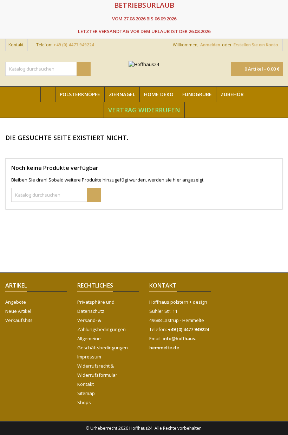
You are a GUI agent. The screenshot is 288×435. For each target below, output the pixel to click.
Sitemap (86, 393)
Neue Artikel (18, 311)
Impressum (89, 357)
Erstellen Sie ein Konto (256, 45)
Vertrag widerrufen (144, 110)
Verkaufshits (19, 320)
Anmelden (210, 45)
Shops (84, 402)
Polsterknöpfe (80, 94)
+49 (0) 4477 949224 (73, 45)
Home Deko (159, 94)
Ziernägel (122, 94)
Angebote (15, 302)
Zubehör (232, 94)
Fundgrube (197, 94)
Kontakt (16, 45)
